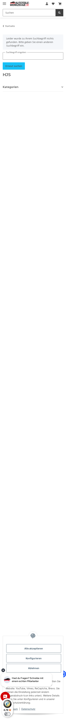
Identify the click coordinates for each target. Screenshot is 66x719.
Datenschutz (28, 708)
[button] (47, 3)
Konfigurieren (34, 658)
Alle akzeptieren (33, 648)
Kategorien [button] (10, 87)
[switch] (7, 714)
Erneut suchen (13, 66)
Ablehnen (33, 668)
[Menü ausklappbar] (4, 2)
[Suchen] (59, 12)
